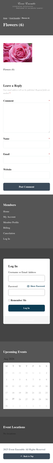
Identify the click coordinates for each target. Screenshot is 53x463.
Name (6, 138)
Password (13, 286)
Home (5, 18)
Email (6, 154)
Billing (6, 227)
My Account (9, 216)
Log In (6, 238)
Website (6, 169)
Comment (6, 100)
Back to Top (28, 456)
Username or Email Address (22, 272)
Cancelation (9, 233)
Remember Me (18, 300)
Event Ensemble (15, 18)
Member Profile (11, 222)
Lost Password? (26, 320)
